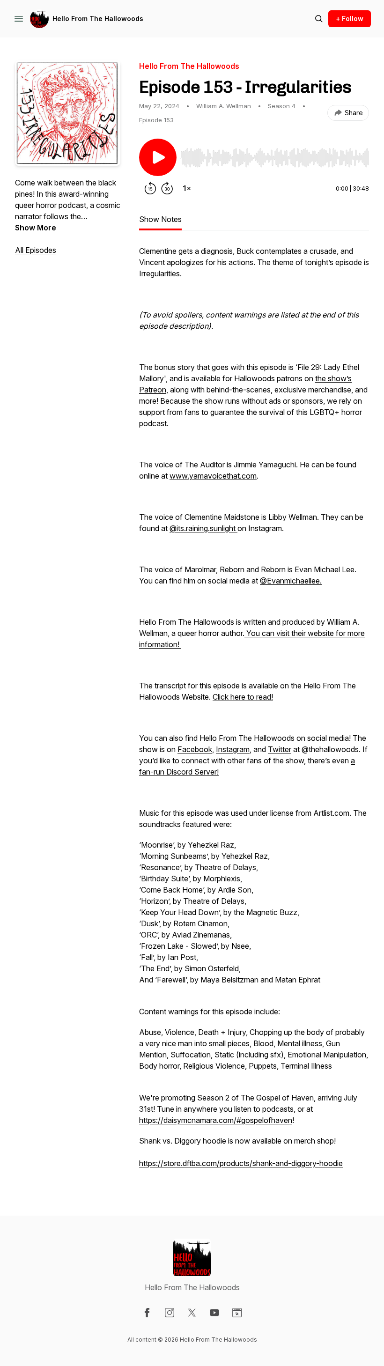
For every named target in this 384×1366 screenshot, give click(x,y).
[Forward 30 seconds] (167, 188)
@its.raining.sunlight (203, 528)
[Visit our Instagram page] (169, 1312)
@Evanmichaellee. (291, 580)
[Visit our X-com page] (192, 1312)
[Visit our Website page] (237, 1312)
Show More (35, 227)
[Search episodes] (319, 18)
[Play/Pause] (158, 157)
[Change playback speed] (186, 188)
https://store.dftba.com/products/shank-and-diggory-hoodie (241, 1163)
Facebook (194, 749)
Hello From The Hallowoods (97, 18)
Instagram (233, 749)
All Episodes (35, 250)
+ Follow (349, 18)
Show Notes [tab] (160, 219)
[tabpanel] (254, 711)
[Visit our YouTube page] (214, 1312)
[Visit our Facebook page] (147, 1312)
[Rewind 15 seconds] (150, 188)
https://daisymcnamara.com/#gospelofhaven (215, 1120)
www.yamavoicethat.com (213, 475)
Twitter (279, 749)
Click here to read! (243, 696)
